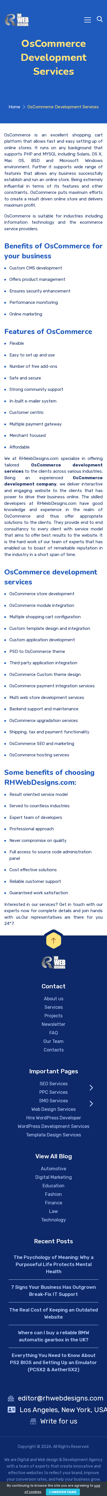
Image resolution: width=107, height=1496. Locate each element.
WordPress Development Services (53, 1126)
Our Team (53, 1041)
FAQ (53, 1033)
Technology (53, 1220)
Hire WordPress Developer (53, 1118)
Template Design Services (53, 1135)
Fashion (53, 1194)
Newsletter (53, 1024)
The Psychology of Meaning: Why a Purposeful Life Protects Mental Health (53, 1264)
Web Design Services (53, 1109)
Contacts (54, 1050)
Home (14, 106)
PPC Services (53, 1092)
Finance (53, 1202)
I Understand (62, 1492)
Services (54, 1007)
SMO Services (53, 1100)
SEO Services (54, 1083)
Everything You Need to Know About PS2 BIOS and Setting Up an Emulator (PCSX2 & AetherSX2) (53, 1362)
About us (53, 998)
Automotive (53, 1168)
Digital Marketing (53, 1177)
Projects (53, 1015)
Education (53, 1185)
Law (53, 1211)
